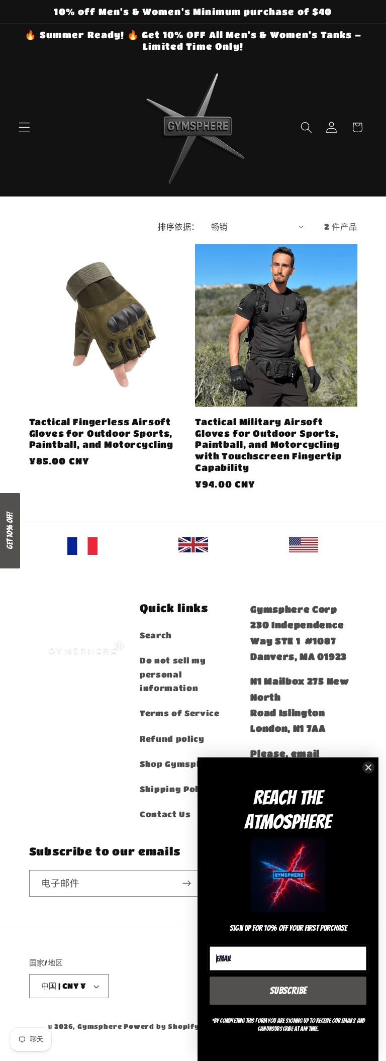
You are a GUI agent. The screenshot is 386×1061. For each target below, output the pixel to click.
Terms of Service (180, 713)
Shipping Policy (176, 789)
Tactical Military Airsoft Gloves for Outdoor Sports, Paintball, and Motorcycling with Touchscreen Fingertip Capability (268, 444)
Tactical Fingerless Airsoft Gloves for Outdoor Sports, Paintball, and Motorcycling (101, 432)
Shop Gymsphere (179, 763)
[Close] (368, 767)
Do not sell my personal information (173, 674)
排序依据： (178, 226)
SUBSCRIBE (288, 990)
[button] (24, 127)
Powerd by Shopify (162, 1026)
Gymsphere (99, 1026)
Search (156, 635)
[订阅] (187, 883)
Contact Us (165, 814)
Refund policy (172, 738)
